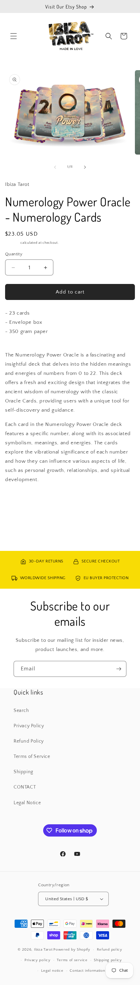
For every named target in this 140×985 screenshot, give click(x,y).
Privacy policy (37, 960)
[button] (13, 36)
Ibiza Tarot (43, 950)
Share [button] (18, 500)
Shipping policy (108, 960)
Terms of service (72, 960)
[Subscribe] (118, 669)
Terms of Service (32, 756)
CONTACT (25, 787)
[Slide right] (84, 167)
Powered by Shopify (71, 950)
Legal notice (52, 971)
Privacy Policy (29, 726)
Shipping (12, 243)
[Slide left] (55, 167)
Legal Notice (27, 803)
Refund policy (109, 950)
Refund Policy (29, 741)
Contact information (87, 971)
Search (21, 710)
